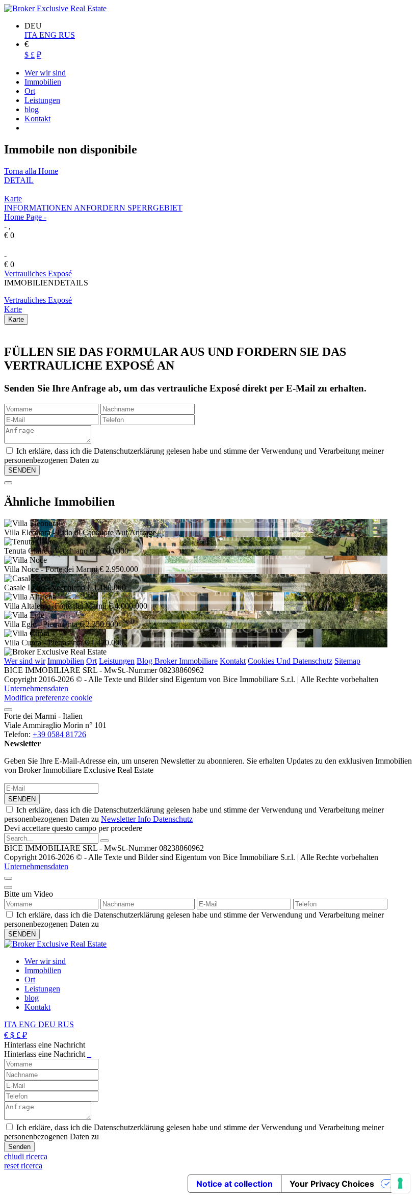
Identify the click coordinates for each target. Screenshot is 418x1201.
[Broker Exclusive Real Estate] (55, 8)
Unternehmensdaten (36, 688)
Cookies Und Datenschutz (290, 661)
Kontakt (233, 661)
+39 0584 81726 (59, 734)
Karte (13, 198)
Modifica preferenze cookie (48, 697)
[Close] (8, 482)
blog (31, 998)
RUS (67, 35)
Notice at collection (234, 1184)
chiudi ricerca (25, 1156)
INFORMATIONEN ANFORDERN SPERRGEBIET (93, 207)
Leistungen (117, 661)
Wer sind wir (24, 661)
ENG (49, 35)
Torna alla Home (31, 171)
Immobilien (65, 661)
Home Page (23, 217)
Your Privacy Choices (332, 1184)
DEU (48, 1024)
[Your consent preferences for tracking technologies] (400, 1183)
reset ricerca (23, 1165)
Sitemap (347, 661)
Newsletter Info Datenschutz (147, 819)
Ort (91, 661)
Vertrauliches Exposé (38, 273)
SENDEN (22, 799)
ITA (31, 35)
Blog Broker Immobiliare (177, 661)
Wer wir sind (45, 961)
